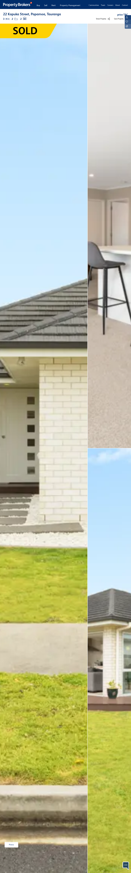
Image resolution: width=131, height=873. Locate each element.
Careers (110, 5)
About (117, 5)
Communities (94, 5)
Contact (125, 5)
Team (103, 5)
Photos (11, 844)
